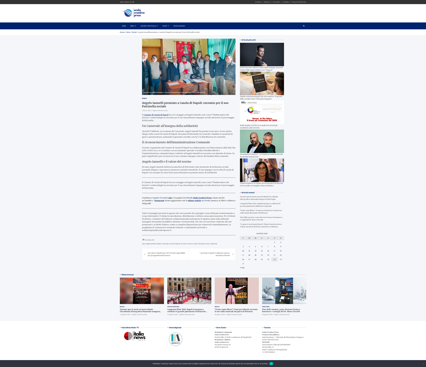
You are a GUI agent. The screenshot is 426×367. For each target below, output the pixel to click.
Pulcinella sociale (203, 244)
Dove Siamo (276, 2)
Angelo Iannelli (150, 244)
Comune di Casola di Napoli (156, 115)
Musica (122, 306)
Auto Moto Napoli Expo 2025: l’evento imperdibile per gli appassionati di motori (166, 254)
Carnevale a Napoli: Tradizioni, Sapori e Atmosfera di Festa (215, 254)
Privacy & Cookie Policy (299, 2)
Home (124, 26)
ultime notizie (194, 200)
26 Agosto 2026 (220, 314)
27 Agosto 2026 (125, 314)
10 (243, 251)
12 (255, 251)
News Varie (265, 306)
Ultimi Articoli (127, 274)
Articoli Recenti (179, 26)
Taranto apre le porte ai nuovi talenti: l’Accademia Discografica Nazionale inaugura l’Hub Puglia (140, 311)
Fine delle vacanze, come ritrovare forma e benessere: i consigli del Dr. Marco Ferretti (281, 310)
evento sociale (192, 244)
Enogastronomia (173, 306)
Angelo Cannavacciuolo (160, 110)
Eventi (144, 98)
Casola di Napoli (175, 244)
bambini (158, 244)
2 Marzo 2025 (146, 110)
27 (262, 259)
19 (255, 255)
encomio (183, 244)
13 (262, 251)
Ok (271, 363)
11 (249, 251)
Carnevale (165, 244)
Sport (165, 26)
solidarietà (213, 244)
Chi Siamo (258, 2)
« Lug (242, 268)
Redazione (267, 2)
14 (268, 251)
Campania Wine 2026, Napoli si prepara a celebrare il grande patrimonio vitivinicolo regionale (186, 311)
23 (281, 255)
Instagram (159, 200)
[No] (423, 364)
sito (170, 198)
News (132, 26)
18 (249, 255)
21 (268, 255)
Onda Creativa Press (202, 198)
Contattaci (286, 2)
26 (255, 259)
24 (243, 259)
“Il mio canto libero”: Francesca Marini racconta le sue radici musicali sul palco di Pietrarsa (236, 310)
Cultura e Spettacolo (148, 26)
